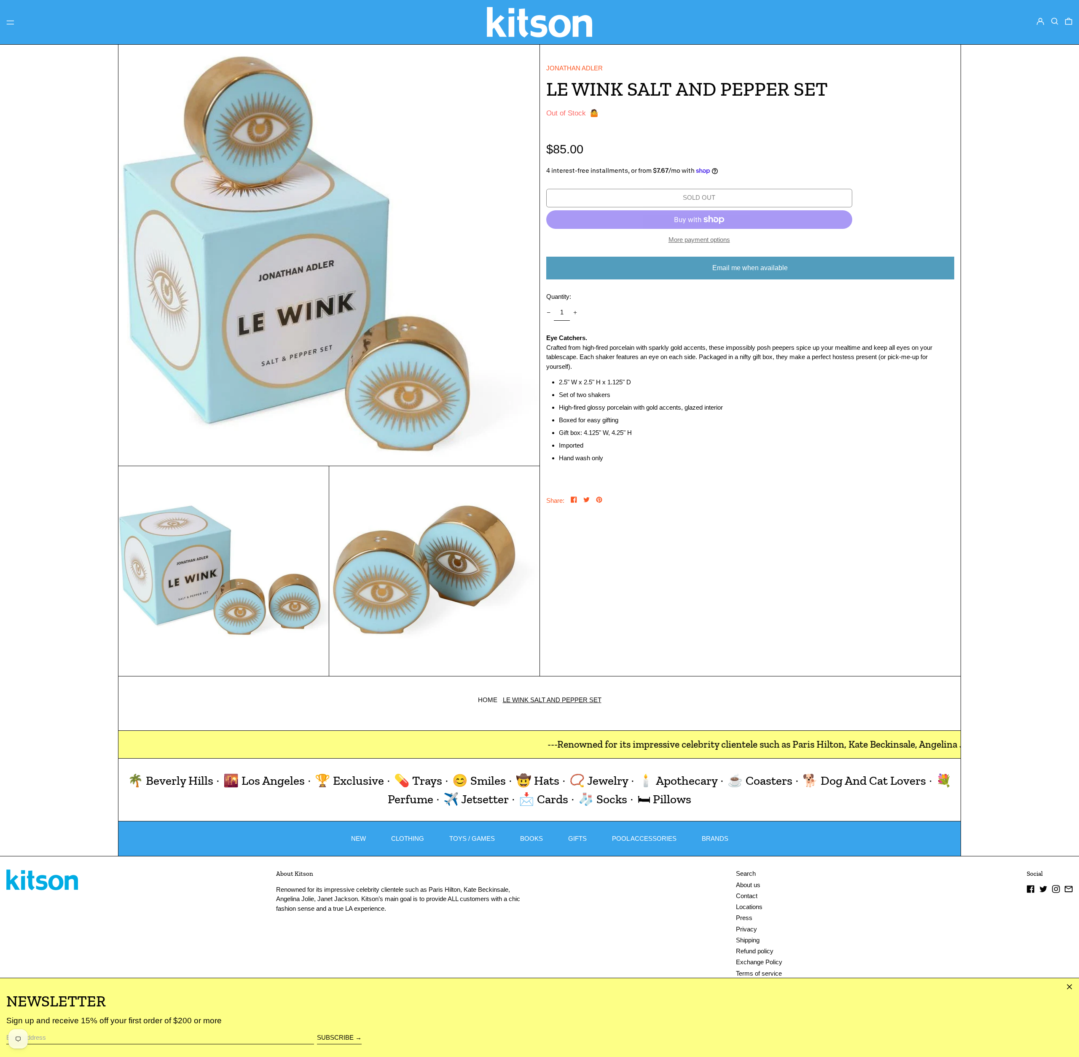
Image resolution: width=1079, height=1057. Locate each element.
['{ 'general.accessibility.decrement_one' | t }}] (548, 312)
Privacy (746, 929)
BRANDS (715, 838)
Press (744, 917)
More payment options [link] (699, 239)
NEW (358, 838)
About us (748, 884)
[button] (1055, 21)
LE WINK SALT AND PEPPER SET (552, 699)
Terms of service (759, 973)
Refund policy (754, 951)
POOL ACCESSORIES (644, 838)
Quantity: (558, 296)
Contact (746, 895)
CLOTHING (407, 838)
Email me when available (750, 267)
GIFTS (577, 838)
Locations (749, 906)
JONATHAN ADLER (574, 68)
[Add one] (575, 312)
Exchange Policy (759, 962)
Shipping (748, 940)
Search (746, 873)
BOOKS (531, 838)
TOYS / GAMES (472, 838)
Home (487, 699)
